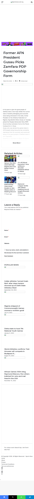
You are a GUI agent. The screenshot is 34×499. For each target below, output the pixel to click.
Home (3, 458)
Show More (16, 143)
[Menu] (2, 3)
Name (6, 230)
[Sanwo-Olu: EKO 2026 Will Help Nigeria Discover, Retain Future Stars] (10, 161)
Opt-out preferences (7, 466)
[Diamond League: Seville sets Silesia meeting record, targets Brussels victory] (24, 178)
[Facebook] (2, 468)
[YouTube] (2, 472)
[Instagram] (1, 474)
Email (6, 237)
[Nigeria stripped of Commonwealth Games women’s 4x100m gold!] (14, 292)
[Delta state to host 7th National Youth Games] (14, 315)
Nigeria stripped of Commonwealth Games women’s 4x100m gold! (14, 308)
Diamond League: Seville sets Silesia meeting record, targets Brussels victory (23, 188)
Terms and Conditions (7, 464)
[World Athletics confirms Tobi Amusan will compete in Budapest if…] (14, 335)
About (3, 460)
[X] (2, 470)
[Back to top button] (0, 479)
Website (6, 243)
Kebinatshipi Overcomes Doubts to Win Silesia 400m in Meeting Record (10, 188)
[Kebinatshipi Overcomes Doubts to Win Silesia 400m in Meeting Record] (10, 182)
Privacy (3, 462)
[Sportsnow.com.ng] (17, 2)
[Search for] (32, 3)
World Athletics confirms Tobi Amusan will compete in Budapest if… (16, 351)
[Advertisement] (17, 24)
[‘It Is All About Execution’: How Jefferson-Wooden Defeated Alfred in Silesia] (24, 156)
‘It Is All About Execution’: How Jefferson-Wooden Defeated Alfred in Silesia (23, 167)
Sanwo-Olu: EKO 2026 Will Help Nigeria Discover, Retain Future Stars (10, 166)
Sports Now (29, 456)
